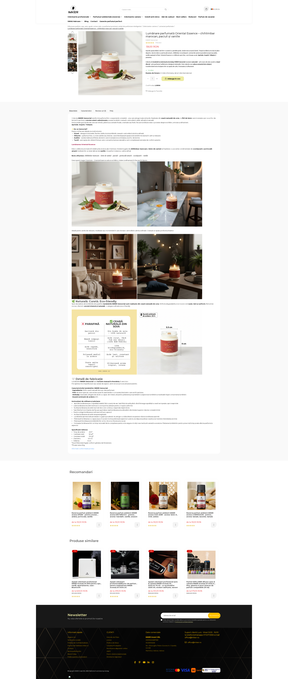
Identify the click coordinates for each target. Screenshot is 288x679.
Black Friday (72, 654)
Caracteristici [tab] (86, 111)
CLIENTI (110, 632)
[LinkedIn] (148, 662)
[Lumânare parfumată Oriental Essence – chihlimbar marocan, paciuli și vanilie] (110, 63)
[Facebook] (135, 662)
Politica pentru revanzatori (77, 657)
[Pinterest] (139, 662)
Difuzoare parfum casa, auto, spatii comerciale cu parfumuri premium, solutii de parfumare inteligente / (105, 26)
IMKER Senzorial (152, 40)
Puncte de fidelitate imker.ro (78, 645)
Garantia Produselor (114, 645)
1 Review (158, 43)
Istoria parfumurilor (74, 651)
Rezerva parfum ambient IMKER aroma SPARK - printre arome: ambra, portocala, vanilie (85, 515)
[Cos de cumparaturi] (206, 9)
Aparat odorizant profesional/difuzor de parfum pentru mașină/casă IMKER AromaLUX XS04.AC (123, 584)
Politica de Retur (113, 643)
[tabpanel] (110, 63)
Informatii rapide (75, 632)
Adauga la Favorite (154, 91)
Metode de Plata (113, 637)
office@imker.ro (194, 642)
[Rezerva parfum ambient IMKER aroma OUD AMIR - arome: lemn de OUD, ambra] (163, 496)
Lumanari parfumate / (167, 26)
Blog (86, 21)
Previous (72, 32)
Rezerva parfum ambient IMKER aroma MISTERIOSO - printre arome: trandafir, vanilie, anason (123, 515)
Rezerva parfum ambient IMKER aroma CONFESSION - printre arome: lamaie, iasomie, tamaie (199, 515)
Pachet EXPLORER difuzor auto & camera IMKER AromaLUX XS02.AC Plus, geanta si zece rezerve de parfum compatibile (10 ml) (201, 584)
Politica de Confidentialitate (184, 622)
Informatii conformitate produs (83, 449)
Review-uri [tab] (100, 111)
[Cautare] (165, 9)
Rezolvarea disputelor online (117, 648)
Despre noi (72, 637)
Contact (94, 21)
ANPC (109, 651)
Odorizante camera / (151, 26)
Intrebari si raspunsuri (114, 657)
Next (72, 73)
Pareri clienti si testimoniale (116, 654)
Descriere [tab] (73, 111)
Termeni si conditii (74, 640)
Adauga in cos (173, 79)
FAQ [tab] (111, 111)
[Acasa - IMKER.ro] (82, 9)
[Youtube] (144, 662)
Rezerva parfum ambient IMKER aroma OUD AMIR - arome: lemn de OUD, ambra (163, 515)
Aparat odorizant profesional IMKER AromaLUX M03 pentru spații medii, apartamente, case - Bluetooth (87, 584)
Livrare (109, 640)
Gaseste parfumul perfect (111, 21)
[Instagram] (153, 662)
